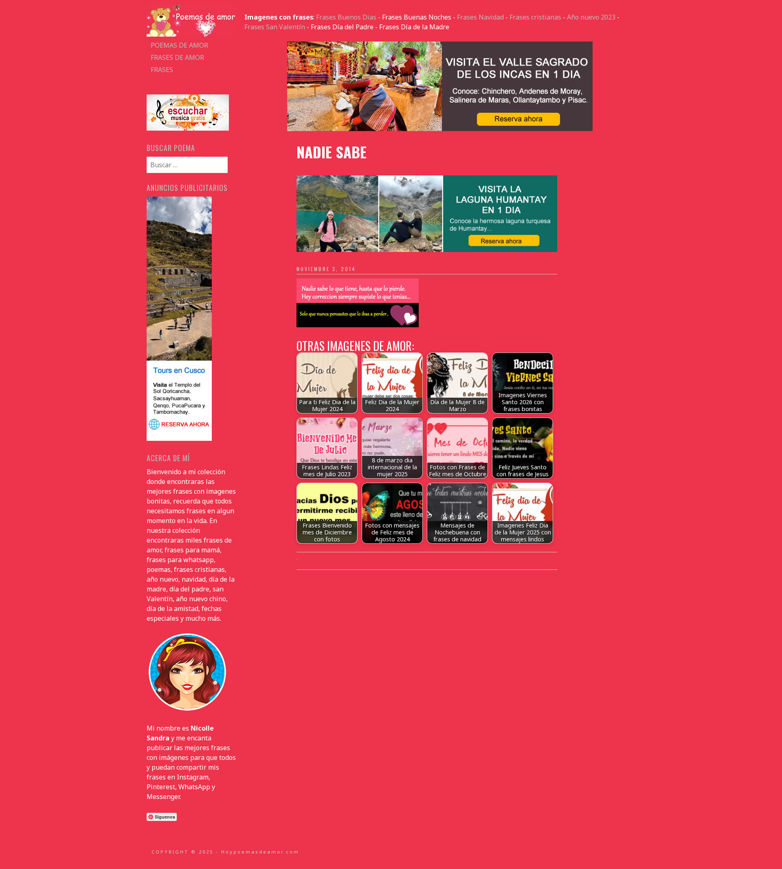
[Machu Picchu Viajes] (440, 128)
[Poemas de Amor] (191, 34)
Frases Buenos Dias (346, 17)
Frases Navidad (480, 17)
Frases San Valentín (274, 26)
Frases (162, 69)
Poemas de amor (179, 45)
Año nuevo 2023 (591, 17)
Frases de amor (177, 57)
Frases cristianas (535, 17)
